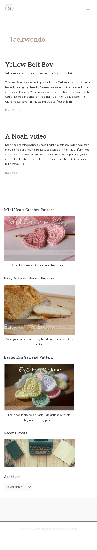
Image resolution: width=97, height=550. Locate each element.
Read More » (12, 110)
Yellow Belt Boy (29, 64)
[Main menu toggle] (88, 8)
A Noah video (25, 136)
